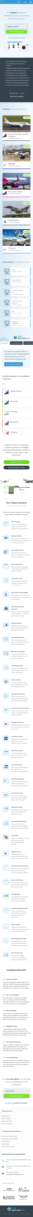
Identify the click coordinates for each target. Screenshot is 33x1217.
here (7, 1161)
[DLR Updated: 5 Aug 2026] (17, 316)
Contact (27, 1214)
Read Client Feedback (16, 96)
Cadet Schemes (6, 1118)
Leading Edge (5, 1144)
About (5, 1214)
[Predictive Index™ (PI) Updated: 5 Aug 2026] (17, 296)
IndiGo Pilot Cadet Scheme (9, 1136)
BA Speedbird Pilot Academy (10, 1139)
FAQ (14, 1214)
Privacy (22, 1214)
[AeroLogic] (17, 409)
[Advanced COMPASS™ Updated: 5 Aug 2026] (17, 327)
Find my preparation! (16, 32)
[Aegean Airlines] (17, 389)
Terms (18, 1214)
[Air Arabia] (17, 430)
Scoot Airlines (6, 1141)
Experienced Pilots (7, 1121)
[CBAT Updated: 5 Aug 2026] (17, 275)
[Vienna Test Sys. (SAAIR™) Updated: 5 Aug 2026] (17, 306)
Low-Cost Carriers (7, 1123)
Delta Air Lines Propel (8, 1146)
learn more (12, 37)
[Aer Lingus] (17, 399)
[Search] (18, 2)
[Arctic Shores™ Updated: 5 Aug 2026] (17, 285)
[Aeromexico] (17, 420)
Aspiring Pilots (6, 1116)
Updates (10, 1214)
